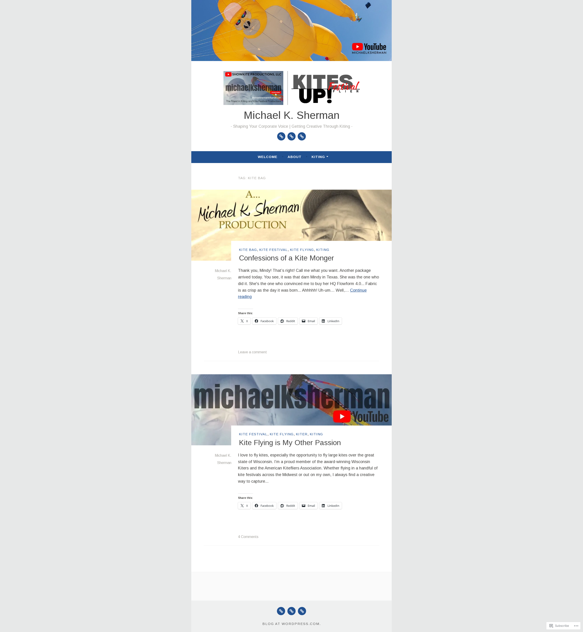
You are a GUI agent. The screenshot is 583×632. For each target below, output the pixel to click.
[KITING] (302, 611)
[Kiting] (301, 136)
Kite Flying (302, 250)
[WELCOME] (281, 611)
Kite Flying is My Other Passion (290, 442)
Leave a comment (252, 352)
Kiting (318, 157)
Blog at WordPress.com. (291, 624)
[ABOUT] (291, 611)
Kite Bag (248, 250)
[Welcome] (281, 136)
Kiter (301, 434)
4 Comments (248, 537)
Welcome (267, 157)
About (295, 157)
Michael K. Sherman (292, 115)
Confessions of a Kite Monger (286, 258)
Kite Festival (273, 250)
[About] (291, 136)
